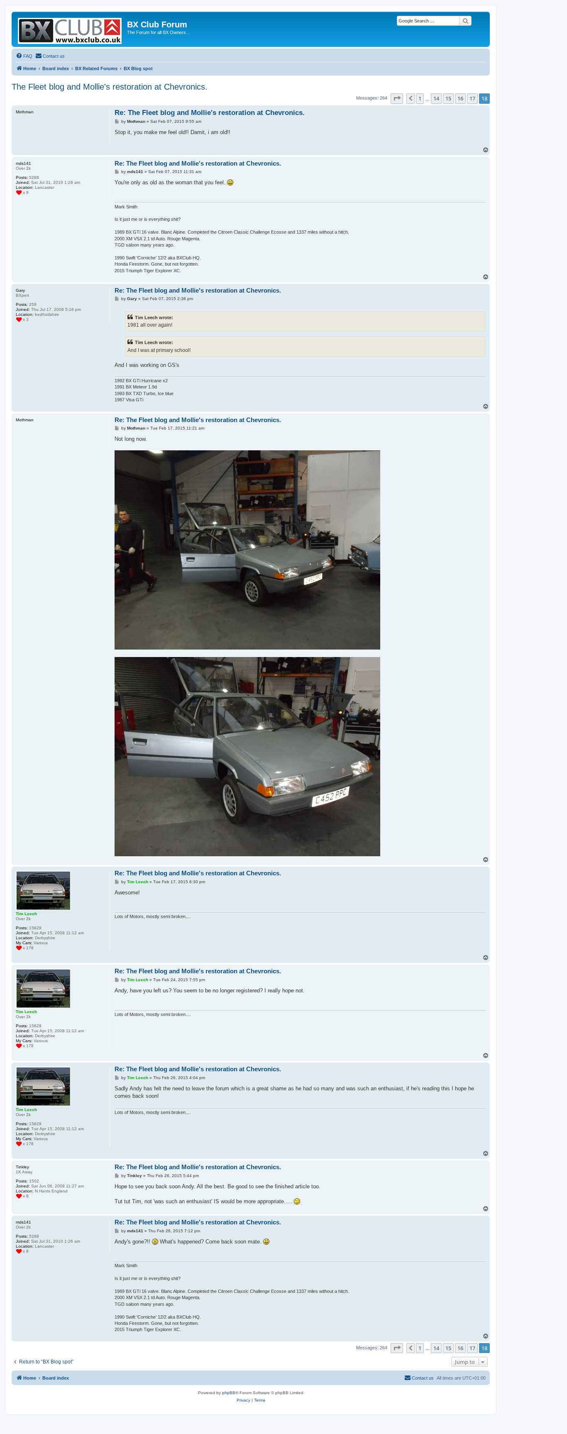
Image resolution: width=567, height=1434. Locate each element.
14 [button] (436, 98)
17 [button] (472, 98)
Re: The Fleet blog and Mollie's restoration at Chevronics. (210, 113)
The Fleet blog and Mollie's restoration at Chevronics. (110, 86)
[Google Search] (465, 21)
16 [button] (460, 98)
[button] (397, 98)
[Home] (70, 29)
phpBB (228, 1392)
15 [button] (448, 98)
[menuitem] (24, 56)
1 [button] (419, 98)
